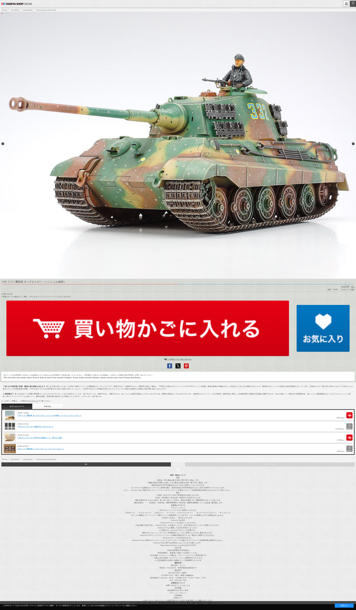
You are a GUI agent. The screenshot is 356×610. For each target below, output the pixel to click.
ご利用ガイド (178, 598)
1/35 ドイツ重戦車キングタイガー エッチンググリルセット (40, 449)
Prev (2, 143)
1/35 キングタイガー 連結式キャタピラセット (35, 426)
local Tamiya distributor (129, 377)
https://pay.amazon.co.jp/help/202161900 (178, 545)
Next (353, 143)
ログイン (346, 4)
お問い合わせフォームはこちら (178, 585)
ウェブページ (33, 401)
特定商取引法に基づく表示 (177, 590)
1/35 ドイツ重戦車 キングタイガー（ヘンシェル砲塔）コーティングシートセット (49, 415)
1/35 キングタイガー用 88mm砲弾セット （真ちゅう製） (40, 437)
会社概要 (178, 588)
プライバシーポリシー (178, 593)
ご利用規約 (178, 595)
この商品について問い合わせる (179, 359)
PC (86, 464)
